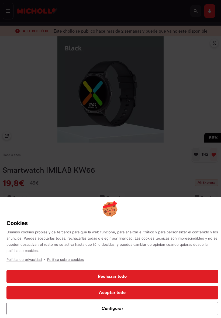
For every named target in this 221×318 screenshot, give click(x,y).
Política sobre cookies (65, 259)
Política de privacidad (24, 259)
